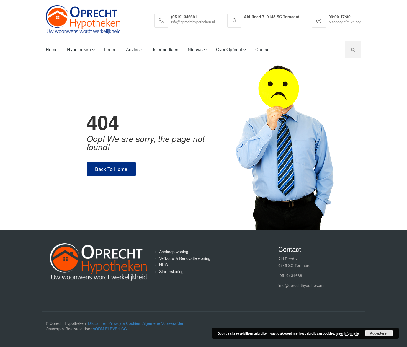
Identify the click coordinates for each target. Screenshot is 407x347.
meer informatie (347, 333)
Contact (263, 49)
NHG (163, 265)
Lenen (110, 49)
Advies (133, 49)
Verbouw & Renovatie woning (184, 258)
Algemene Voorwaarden (163, 323)
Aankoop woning (173, 251)
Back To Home (111, 168)
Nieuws (196, 49)
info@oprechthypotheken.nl (302, 285)
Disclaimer (97, 323)
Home (52, 49)
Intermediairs (165, 49)
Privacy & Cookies (124, 323)
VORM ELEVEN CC (110, 329)
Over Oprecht (229, 49)
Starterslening (171, 271)
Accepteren (379, 333)
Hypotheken (79, 49)
